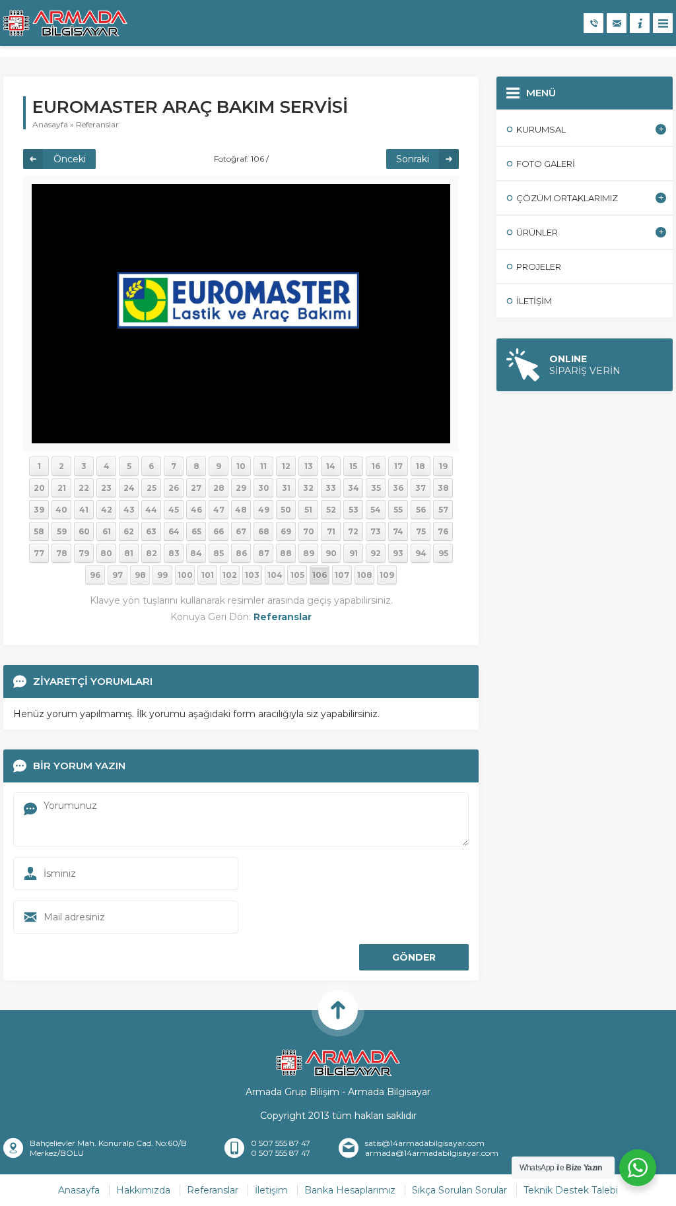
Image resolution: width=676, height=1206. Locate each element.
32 (308, 488)
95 (443, 553)
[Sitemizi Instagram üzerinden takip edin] (597, 1150)
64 (174, 531)
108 (364, 575)
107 (342, 575)
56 (421, 510)
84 (196, 553)
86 (241, 553)
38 (443, 488)
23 (106, 488)
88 (286, 553)
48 (241, 510)
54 (375, 510)
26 (173, 488)
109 (387, 575)
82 (151, 553)
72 (353, 531)
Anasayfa (50, 124)
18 (420, 466)
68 (263, 531)
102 (229, 575)
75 (421, 531)
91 (353, 553)
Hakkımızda (143, 1190)
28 (218, 488)
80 (106, 553)
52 (331, 510)
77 (39, 553)
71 (331, 531)
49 (263, 510)
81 (128, 553)
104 (275, 575)
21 (61, 488)
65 (196, 531)
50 (286, 510)
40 (61, 510)
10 (241, 466)
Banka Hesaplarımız (349, 1190)
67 (241, 531)
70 (308, 531)
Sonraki (412, 159)
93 (398, 553)
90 (331, 553)
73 (375, 531)
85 (218, 553)
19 (443, 466)
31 (286, 488)
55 (398, 510)
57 (443, 510)
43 (129, 510)
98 (140, 575)
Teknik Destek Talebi (571, 1190)
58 (39, 531)
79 (84, 553)
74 (398, 531)
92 (375, 553)
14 (330, 466)
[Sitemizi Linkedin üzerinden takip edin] (614, 1150)
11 (263, 466)
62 (128, 531)
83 (174, 553)
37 (420, 488)
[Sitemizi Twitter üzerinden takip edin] (580, 1150)
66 (218, 531)
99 (162, 575)
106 (319, 575)
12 (286, 466)
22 (84, 488)
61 (106, 531)
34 (353, 488)
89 (308, 553)
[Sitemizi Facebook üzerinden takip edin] (563, 1150)
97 (117, 575)
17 (398, 466)
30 (263, 488)
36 (398, 488)
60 (84, 531)
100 (185, 575)
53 (353, 510)
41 (83, 510)
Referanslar (97, 124)
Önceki (69, 159)
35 (376, 488)
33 (330, 488)
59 (62, 531)
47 (218, 510)
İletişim (271, 1190)
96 (95, 575)
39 (39, 510)
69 (286, 531)
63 (151, 531)
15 (353, 466)
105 (297, 575)
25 (151, 488)
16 (376, 466)
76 (443, 531)
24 (129, 488)
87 (263, 553)
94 (420, 553)
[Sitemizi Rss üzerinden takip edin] (666, 1150)
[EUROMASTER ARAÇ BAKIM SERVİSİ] (241, 313)
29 (241, 488)
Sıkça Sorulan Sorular (459, 1190)
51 (308, 510)
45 (173, 510)
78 (61, 553)
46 (196, 510)
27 (196, 488)
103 (252, 575)
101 (207, 575)
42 (106, 510)
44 (151, 510)
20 (39, 488)
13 (308, 466)
